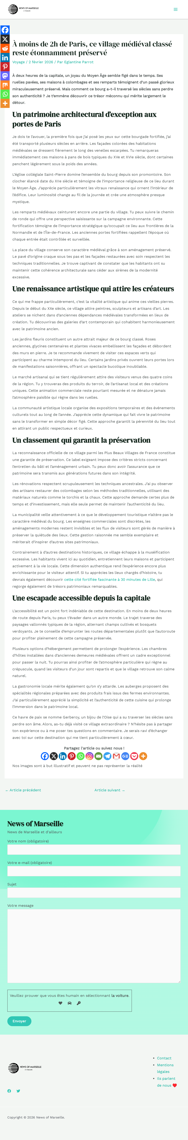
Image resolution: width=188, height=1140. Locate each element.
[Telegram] (107, 756)
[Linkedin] (63, 756)
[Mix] (5, 85)
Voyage (18, 62)
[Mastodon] (5, 75)
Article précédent (23, 790)
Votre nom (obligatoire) (28, 841)
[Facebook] (45, 756)
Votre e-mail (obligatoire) (29, 862)
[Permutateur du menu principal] (176, 9)
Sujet (12, 884)
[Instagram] (90, 756)
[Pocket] (134, 756)
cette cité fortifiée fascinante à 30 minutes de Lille (109, 579)
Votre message (20, 905)
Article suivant (109, 790)
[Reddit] (5, 48)
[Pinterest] (72, 756)
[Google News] (125, 756)
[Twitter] (18, 1091)
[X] (54, 756)
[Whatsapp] (81, 756)
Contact (164, 1058)
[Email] (98, 756)
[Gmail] (116, 756)
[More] (143, 756)
